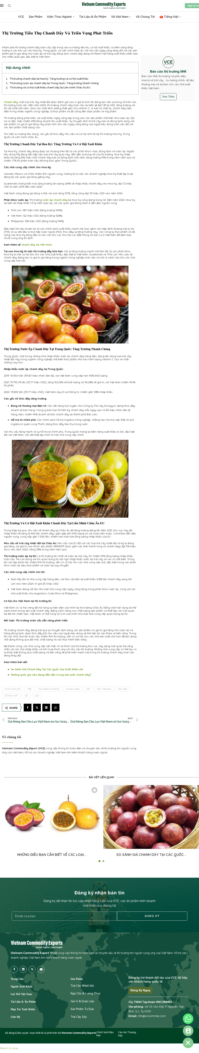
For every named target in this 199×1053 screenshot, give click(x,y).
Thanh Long (73, 689)
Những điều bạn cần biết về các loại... (51, 854)
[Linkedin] (23, 969)
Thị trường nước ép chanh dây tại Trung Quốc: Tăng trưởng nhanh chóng (54, 83)
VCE (21, 16)
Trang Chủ (17, 979)
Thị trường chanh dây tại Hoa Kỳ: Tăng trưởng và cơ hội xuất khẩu (49, 78)
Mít (88, 689)
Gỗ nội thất (11, 695)
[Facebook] (15, 969)
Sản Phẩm (35, 16)
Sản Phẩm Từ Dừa (82, 1009)
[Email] (41, 969)
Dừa (37, 695)
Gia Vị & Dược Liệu (82, 1001)
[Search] (10, 5)
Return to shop (9, 1048)
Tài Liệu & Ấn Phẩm (92, 16)
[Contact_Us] (188, 1031)
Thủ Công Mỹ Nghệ (48, 689)
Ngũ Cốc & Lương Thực (85, 993)
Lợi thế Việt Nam (21, 994)
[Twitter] (32, 969)
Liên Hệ (15, 1017)
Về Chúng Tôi (145, 16)
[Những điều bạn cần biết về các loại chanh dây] (52, 817)
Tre (29, 689)
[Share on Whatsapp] (55, 707)
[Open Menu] (1, 5)
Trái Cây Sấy (79, 1016)
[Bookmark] (94, 790)
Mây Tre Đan (104, 689)
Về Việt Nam (119, 16)
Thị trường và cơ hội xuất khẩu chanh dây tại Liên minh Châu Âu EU (50, 87)
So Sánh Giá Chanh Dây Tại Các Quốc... (151, 854)
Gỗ (26, 695)
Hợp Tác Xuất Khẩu (23, 1009)
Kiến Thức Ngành (59, 16)
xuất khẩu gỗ (12, 689)
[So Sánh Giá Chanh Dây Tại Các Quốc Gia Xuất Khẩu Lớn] (151, 817)
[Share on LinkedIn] (46, 707)
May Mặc (122, 689)
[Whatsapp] (188, 1018)
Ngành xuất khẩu (21, 986)
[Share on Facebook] (27, 707)
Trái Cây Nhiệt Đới (82, 985)
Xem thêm (168, 96)
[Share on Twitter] (37, 707)
